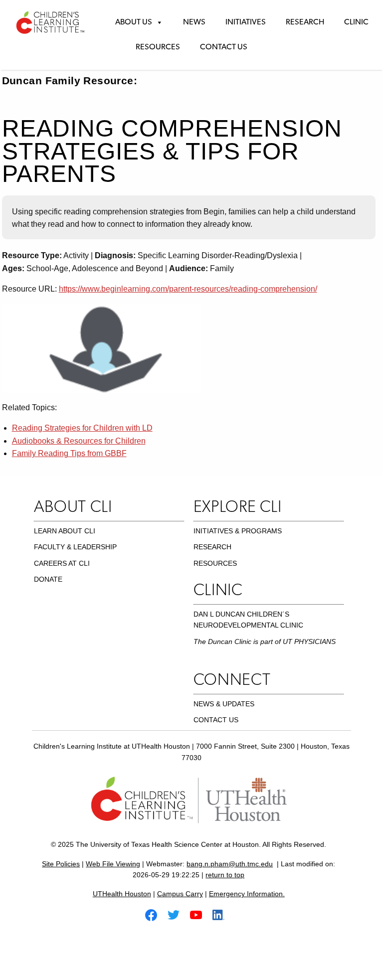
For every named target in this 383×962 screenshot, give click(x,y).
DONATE (48, 579)
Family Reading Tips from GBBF (69, 453)
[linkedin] (222, 914)
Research (305, 22)
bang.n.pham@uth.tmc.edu (230, 864)
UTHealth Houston (122, 894)
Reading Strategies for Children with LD (82, 428)
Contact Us (223, 47)
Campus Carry (180, 894)
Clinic (356, 22)
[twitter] (178, 914)
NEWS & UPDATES (223, 704)
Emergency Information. (247, 894)
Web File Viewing (113, 864)
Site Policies (61, 864)
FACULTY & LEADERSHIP (75, 547)
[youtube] (200, 914)
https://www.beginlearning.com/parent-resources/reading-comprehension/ (188, 289)
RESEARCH (212, 547)
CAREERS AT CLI (62, 563)
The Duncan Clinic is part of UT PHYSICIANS (264, 641)
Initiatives (245, 22)
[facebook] (155, 914)
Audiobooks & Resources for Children (79, 441)
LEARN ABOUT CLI (64, 531)
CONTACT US (215, 720)
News (194, 22)
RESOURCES (215, 563)
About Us (133, 22)
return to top (224, 875)
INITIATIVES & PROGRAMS (237, 531)
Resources (158, 47)
